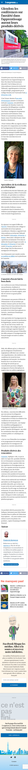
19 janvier (9, 246)
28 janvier (21, 235)
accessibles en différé (8, 256)
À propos (14, 761)
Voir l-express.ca (14, 735)
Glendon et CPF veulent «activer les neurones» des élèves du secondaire (18, 605)
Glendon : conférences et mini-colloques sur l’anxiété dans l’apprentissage (17, 589)
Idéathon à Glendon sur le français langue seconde (18, 596)
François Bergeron (10, 540)
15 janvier (12, 244)
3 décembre (13, 235)
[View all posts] (11, 564)
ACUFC (4, 227)
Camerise (10, 103)
